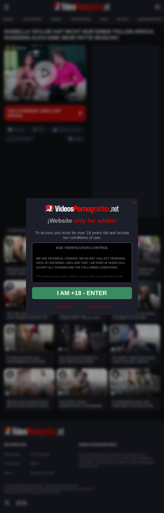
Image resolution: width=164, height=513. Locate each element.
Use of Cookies (63, 306)
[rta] (81, 308)
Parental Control (99, 306)
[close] (134, 203)
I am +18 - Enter (82, 293)
